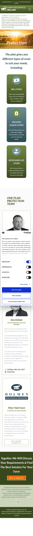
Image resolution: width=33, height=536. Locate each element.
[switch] (28, 267)
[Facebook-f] (14, 502)
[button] (16, 442)
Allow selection (16, 295)
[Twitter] (18, 502)
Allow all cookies (16, 290)
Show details (24, 284)
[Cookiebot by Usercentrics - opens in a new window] (23, 233)
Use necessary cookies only (16, 301)
